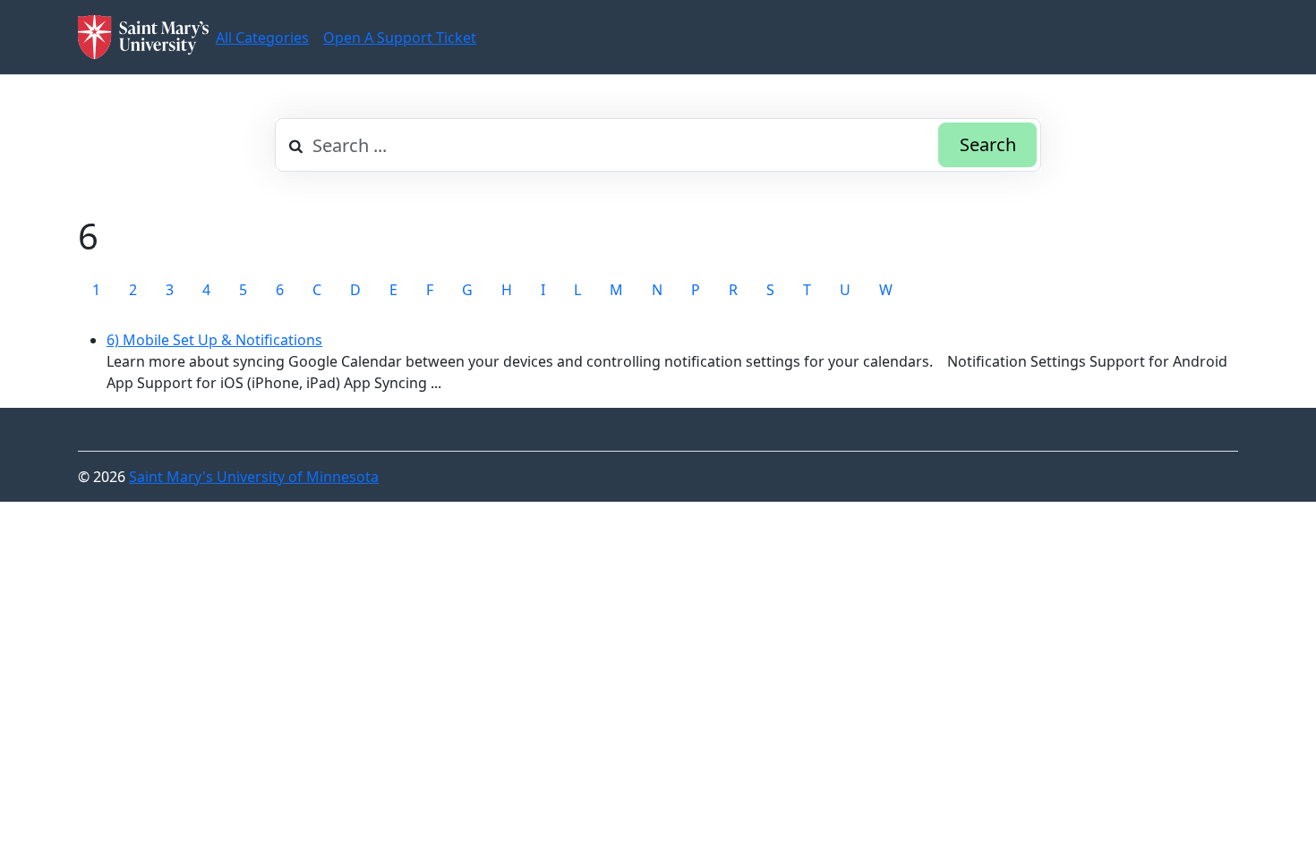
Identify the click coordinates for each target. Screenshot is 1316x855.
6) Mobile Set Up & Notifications (214, 340)
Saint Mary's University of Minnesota (254, 477)
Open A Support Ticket (399, 37)
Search (988, 144)
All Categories (262, 37)
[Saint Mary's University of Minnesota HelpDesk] (143, 37)
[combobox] (658, 145)
